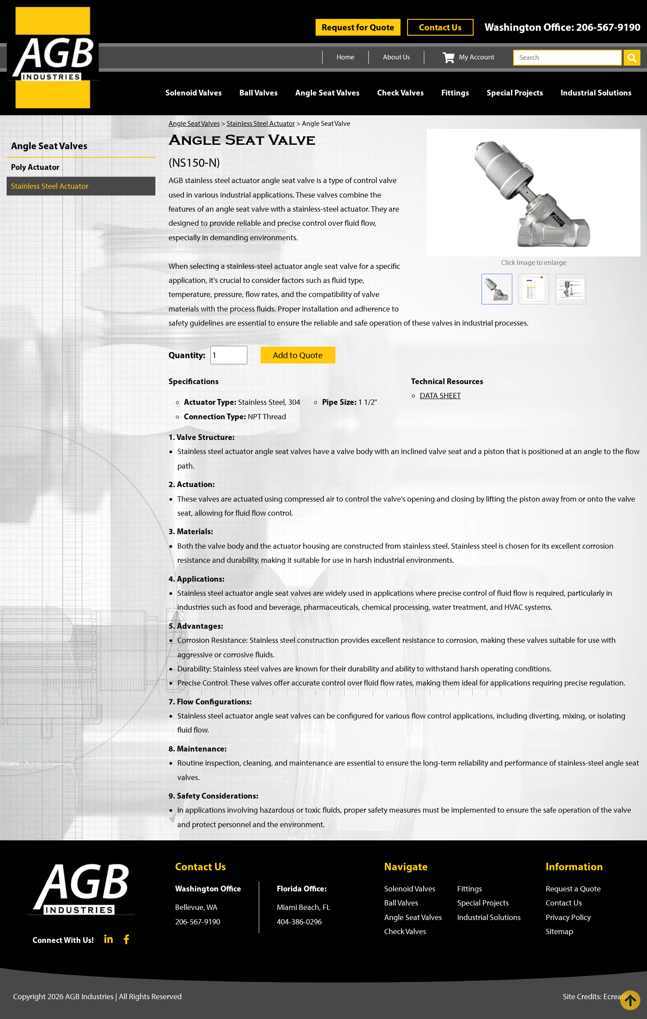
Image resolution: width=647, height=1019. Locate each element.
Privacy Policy (568, 917)
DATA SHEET (440, 395)
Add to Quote (298, 355)
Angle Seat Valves (327, 93)
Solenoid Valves (193, 93)
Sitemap (559, 931)
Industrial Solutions (596, 93)
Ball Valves (258, 93)
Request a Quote (573, 889)
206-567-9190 (608, 26)
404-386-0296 (299, 922)
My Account (476, 57)
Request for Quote (358, 27)
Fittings (455, 93)
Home (345, 57)
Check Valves (400, 93)
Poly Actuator (35, 167)
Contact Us (440, 27)
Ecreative (618, 996)
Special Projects (515, 93)
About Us (396, 57)
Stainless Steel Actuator (49, 186)
